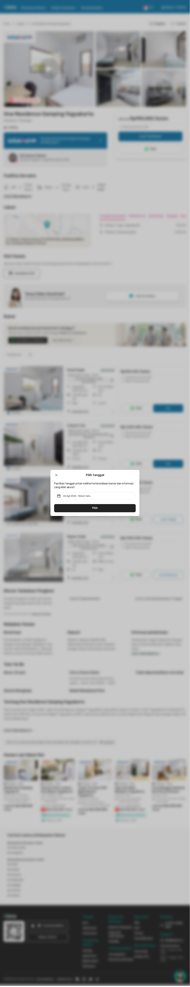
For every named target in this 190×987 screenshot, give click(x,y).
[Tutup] (56, 475)
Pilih (95, 508)
